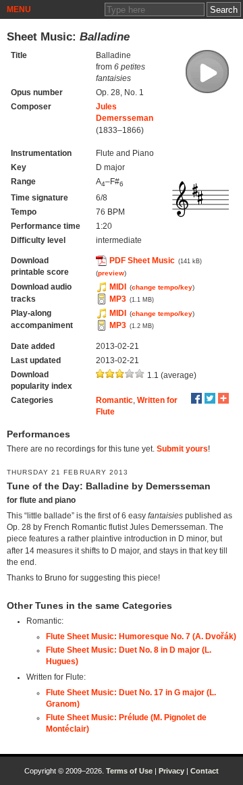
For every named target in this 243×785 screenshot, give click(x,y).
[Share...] (223, 398)
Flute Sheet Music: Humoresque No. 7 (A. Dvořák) (141, 636)
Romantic (114, 400)
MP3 (117, 299)
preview (111, 273)
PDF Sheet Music (142, 260)
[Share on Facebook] (196, 398)
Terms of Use (129, 771)
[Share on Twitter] (210, 398)
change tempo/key (162, 287)
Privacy (171, 771)
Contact (204, 771)
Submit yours (182, 449)
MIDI (117, 287)
